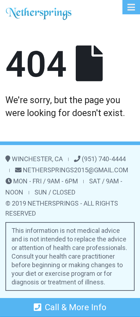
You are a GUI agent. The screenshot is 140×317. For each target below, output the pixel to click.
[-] (38, 13)
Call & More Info (75, 307)
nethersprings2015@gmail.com (75, 170)
